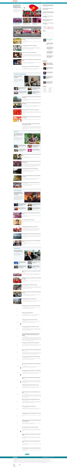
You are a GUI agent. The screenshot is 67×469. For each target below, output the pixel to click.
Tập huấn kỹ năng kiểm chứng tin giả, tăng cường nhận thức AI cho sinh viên (36, 204)
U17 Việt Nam (39, 461)
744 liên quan (26, 118)
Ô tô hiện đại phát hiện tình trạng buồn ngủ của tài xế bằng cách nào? (36, 267)
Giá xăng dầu (50, 90)
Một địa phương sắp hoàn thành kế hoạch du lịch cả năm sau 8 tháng (22, 88)
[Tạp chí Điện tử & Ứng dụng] (14, 195)
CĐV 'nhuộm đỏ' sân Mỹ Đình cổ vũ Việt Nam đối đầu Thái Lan (17, 6)
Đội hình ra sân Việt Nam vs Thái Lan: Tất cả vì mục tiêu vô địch (30, 109)
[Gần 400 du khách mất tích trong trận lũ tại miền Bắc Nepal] (17, 171)
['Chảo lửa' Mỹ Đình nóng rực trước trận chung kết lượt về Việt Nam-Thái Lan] (17, 273)
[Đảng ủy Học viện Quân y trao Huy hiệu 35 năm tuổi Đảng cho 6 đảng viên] (17, 352)
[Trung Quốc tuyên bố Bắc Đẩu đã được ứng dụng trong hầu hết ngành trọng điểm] (16, 204)
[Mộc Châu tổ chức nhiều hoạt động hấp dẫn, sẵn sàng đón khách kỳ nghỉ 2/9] (17, 215)
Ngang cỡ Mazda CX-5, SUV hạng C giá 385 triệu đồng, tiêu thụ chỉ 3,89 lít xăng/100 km (22, 267)
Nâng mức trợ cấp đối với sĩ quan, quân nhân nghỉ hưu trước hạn (31, 399)
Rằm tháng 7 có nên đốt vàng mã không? (27, 312)
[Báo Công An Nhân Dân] (23, 242)
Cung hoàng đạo (44, 90)
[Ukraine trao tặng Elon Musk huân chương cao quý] (17, 408)
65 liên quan (26, 365)
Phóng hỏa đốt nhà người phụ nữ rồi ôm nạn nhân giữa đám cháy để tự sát (49, 82)
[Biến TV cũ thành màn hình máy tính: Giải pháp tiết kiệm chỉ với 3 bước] (30, 208)
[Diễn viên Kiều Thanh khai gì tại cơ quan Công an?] (44, 40)
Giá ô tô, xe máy (44, 89)
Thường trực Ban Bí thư (16, 461)
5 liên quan (26, 46)
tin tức (19, 461)
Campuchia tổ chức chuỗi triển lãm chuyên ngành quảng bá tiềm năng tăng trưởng (36, 88)
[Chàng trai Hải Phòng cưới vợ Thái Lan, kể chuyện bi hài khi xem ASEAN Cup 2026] (30, 146)
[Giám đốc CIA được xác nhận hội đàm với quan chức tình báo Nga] (17, 359)
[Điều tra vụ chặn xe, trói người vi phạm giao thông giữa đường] (17, 69)
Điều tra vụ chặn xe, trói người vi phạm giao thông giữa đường (30, 66)
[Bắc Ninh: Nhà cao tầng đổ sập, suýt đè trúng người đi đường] (44, 44)
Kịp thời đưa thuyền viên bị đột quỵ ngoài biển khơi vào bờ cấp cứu (31, 233)
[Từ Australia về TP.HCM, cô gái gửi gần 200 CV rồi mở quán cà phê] (16, 146)
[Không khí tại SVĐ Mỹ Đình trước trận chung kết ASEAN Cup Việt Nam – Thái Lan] (27, 31)
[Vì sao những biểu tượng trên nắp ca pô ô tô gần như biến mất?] (16, 262)
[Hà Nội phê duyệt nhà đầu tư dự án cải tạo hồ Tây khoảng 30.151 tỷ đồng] (17, 394)
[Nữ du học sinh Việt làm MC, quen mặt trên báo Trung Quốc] (30, 150)
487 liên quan (17, 8)
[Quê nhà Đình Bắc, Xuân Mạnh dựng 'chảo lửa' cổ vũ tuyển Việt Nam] (17, 373)
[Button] (53, 3)
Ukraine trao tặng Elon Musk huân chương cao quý (29, 406)
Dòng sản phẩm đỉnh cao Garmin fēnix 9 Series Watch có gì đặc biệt (18, 193)
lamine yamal (52, 461)
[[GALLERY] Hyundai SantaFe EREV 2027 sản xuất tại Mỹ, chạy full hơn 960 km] (17, 62)
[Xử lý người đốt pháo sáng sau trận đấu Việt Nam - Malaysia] (17, 329)
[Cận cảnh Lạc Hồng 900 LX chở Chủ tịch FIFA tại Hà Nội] (32, 255)
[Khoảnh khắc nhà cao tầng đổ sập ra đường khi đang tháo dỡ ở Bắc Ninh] (44, 56)
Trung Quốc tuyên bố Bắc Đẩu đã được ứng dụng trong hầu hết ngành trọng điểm (22, 204)
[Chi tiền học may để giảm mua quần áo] (32, 81)
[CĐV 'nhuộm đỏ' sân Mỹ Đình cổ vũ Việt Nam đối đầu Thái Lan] (32, 11)
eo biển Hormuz (45, 461)
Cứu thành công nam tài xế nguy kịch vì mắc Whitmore (29, 45)
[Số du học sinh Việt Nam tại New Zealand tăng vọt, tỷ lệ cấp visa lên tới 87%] (17, 436)
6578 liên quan (26, 183)
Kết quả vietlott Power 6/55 (33, 462)
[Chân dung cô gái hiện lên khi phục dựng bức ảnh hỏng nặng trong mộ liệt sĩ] (17, 156)
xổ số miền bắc (15, 462)
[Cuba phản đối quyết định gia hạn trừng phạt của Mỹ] (17, 301)
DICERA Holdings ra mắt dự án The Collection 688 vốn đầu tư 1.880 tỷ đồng (35, 92)
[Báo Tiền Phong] (22, 67)
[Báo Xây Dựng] (23, 46)
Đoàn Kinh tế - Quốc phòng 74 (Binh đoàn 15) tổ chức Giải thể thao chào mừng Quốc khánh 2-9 (48, 13)
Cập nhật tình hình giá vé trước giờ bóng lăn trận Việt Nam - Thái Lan (31, 413)
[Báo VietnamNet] (22, 156)
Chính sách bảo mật (14, 466)
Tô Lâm (47, 461)
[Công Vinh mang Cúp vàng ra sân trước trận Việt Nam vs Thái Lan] (17, 185)
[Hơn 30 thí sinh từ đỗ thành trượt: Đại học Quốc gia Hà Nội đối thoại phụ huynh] (17, 294)
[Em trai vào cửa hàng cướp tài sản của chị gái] (17, 222)
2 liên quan (22, 268)
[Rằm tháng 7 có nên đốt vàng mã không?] (17, 315)
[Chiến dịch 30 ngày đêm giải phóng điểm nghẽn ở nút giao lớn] (17, 387)
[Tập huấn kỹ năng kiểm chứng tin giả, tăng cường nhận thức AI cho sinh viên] (30, 204)
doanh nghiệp (21, 462)
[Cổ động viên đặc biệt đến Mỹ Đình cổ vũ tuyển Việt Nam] (17, 229)
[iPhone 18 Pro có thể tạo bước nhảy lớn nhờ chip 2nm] (36, 20)
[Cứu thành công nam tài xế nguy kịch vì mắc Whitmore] (17, 48)
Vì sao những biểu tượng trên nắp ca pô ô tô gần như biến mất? (22, 263)
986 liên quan (26, 125)
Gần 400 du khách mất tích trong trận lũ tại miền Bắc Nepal (30, 168)
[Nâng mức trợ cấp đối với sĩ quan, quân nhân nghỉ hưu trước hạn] (17, 401)
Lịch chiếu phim (50, 91)
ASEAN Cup (24, 462)
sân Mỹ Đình (28, 461)
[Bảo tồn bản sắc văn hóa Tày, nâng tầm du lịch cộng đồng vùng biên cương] (17, 380)
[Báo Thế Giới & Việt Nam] (22, 336)
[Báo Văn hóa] (22, 53)
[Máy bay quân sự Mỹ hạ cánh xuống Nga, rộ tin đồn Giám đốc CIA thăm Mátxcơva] (44, 77)
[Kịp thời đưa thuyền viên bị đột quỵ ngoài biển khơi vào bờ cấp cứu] (17, 236)
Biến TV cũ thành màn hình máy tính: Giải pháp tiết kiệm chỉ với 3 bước (36, 209)
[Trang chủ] (15, 1)
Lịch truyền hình (44, 91)
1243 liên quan (26, 40)
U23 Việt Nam (26, 462)
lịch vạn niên (29, 462)
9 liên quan (26, 98)
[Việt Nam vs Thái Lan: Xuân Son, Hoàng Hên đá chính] (18, 31)
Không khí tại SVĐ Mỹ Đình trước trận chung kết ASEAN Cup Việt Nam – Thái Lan (27, 35)
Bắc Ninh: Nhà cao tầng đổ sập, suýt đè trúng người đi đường (49, 68)
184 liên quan (18, 252)
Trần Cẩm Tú (18, 462)
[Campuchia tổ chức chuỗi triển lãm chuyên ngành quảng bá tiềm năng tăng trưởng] (30, 88)
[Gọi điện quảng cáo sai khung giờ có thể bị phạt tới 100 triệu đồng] (17, 308)
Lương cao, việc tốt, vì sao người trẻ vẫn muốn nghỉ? (29, 52)
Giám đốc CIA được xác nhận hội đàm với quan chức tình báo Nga (31, 356)
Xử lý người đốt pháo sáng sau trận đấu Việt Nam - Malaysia (30, 326)
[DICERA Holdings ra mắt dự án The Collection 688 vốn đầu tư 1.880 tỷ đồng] (30, 92)
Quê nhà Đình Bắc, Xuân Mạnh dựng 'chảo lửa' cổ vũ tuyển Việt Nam (31, 370)
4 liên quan (51, 45)
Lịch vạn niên (50, 89)
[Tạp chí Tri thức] (13, 8)
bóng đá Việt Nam (38, 462)
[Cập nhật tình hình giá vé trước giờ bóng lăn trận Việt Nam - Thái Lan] (17, 415)
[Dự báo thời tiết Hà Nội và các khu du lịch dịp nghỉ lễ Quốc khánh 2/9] (17, 450)
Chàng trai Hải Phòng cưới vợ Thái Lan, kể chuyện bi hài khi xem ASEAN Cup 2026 (35, 146)
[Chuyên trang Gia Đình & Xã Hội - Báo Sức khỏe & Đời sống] (19, 268)
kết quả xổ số (21, 461)
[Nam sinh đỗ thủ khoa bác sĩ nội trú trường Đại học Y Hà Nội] (32, 138)
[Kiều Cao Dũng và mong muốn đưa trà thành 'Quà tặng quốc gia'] (17, 345)
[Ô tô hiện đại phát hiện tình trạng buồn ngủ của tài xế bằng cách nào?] (30, 267)
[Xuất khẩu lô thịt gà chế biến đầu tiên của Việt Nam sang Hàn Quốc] (16, 92)
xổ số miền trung (24, 461)
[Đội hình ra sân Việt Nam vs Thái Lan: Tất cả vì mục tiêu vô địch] (17, 112)
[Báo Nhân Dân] (19, 93)
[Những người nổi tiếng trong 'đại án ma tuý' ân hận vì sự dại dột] (17, 20)
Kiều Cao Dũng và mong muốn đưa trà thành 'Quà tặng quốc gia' (30, 342)
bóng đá (42, 461)
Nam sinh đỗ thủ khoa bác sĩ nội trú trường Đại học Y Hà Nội (18, 134)
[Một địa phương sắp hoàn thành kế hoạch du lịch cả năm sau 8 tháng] (16, 88)
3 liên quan (26, 177)
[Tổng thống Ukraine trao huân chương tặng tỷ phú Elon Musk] (27, 20)
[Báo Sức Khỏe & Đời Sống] (22, 40)
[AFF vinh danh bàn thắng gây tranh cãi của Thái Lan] (44, 73)
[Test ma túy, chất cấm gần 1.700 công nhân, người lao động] (17, 429)
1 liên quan (26, 67)
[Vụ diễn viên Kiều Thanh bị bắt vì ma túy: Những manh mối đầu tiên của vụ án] (44, 48)
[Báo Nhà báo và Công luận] (23, 98)
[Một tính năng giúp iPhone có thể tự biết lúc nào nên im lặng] (16, 208)
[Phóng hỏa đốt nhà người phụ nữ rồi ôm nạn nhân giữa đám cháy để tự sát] (44, 82)
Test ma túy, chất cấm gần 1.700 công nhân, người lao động (30, 427)
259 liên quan (26, 336)
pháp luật (37, 461)
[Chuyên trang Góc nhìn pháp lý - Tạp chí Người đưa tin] (22, 177)
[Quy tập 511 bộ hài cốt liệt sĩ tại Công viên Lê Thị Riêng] (17, 287)
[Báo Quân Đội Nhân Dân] (43, 14)
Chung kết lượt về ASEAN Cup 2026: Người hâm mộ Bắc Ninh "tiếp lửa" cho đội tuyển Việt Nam (35, 35)
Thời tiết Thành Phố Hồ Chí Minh (32, 461)
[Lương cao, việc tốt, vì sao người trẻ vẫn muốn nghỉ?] (17, 55)
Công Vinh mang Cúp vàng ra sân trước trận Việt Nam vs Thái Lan (31, 182)
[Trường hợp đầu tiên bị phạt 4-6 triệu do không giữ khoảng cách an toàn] (17, 443)
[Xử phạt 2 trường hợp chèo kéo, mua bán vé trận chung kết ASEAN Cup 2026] (17, 243)
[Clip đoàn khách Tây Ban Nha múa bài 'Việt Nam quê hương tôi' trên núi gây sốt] (16, 150)
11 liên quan (22, 93)
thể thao (49, 461)
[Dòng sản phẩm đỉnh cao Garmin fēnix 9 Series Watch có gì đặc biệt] (32, 197)
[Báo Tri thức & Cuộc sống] (23, 61)
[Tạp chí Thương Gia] (19, 209)
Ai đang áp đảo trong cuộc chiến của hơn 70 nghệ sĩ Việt (29, 319)
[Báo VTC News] (15, 252)
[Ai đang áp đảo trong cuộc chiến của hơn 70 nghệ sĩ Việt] (17, 322)
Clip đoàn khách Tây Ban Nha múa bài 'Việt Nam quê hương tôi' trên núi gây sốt (22, 150)
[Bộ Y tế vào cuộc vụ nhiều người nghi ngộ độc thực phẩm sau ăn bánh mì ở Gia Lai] (17, 41)
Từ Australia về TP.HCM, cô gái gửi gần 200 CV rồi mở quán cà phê (22, 146)
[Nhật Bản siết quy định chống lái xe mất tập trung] (30, 262)
